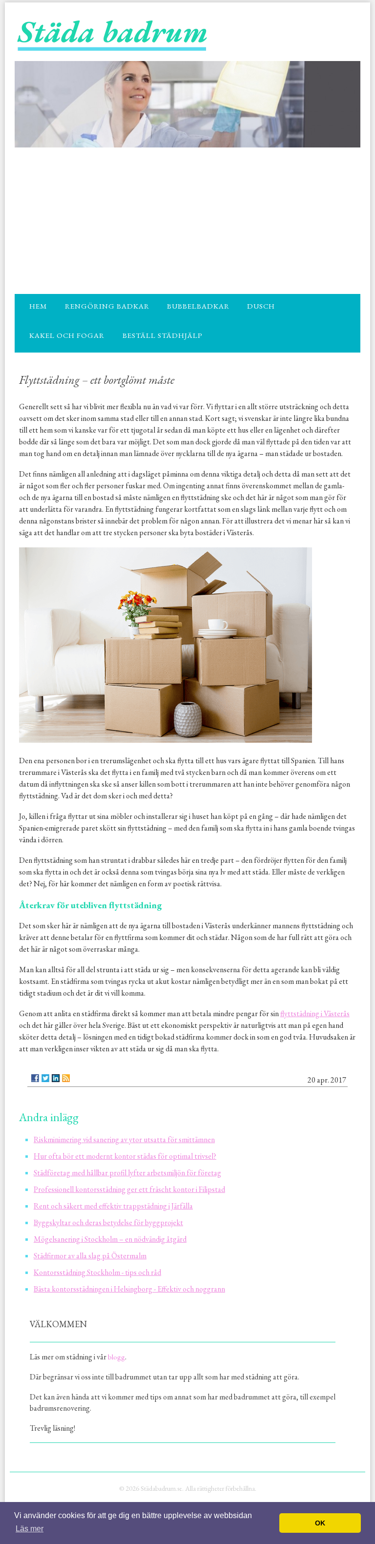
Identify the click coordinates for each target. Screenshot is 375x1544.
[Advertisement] (187, 220)
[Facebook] (35, 1078)
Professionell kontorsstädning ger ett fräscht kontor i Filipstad (129, 1189)
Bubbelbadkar (198, 306)
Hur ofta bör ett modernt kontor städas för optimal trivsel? (125, 1156)
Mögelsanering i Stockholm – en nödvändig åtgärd (110, 1239)
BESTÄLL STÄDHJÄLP (163, 335)
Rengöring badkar (107, 306)
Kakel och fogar (66, 335)
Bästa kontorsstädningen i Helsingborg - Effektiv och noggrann (129, 1289)
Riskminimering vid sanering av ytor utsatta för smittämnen (124, 1139)
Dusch (261, 306)
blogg (116, 1356)
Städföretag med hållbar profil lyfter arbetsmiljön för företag (127, 1173)
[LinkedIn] (56, 1078)
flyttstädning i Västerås (315, 1013)
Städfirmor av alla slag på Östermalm (90, 1256)
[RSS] (66, 1078)
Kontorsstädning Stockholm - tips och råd (97, 1272)
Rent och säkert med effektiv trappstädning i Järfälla (113, 1206)
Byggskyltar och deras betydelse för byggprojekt (108, 1222)
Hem (38, 306)
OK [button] (320, 1523)
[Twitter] (45, 1078)
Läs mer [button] (29, 1528)
